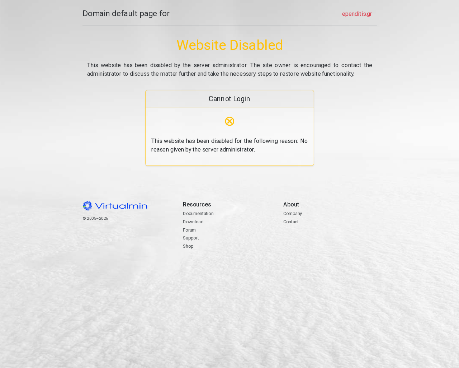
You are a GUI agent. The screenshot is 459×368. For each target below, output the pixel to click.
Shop (188, 246)
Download (193, 221)
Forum (189, 230)
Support (191, 238)
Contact (291, 221)
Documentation (198, 213)
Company (292, 213)
